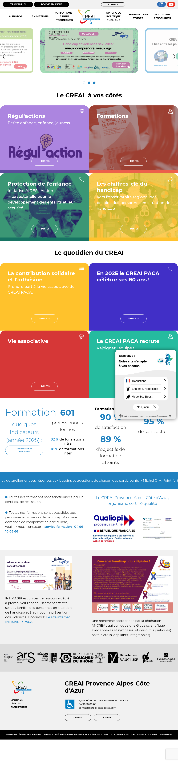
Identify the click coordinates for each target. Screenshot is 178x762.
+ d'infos (44, 161)
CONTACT (113, 4)
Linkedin (78, 717)
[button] (84, 83)
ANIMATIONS (40, 16)
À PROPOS (15, 16)
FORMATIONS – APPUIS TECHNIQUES (64, 16)
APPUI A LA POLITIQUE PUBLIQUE (113, 16)
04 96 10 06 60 (87, 704)
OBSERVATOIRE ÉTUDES (138, 16)
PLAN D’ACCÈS (19, 707)
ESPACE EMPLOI (18, 4)
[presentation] (4, 56)
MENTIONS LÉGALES (17, 701)
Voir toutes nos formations (24, 450)
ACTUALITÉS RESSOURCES (162, 16)
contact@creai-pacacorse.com (97, 708)
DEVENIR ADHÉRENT (51, 4)
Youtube (107, 717)
